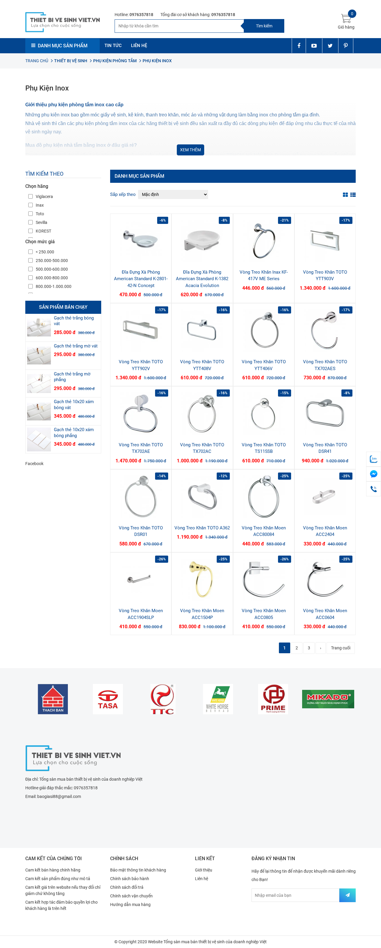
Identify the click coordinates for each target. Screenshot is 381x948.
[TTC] (163, 699)
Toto (40, 213)
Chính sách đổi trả (126, 887)
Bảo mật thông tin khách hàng (138, 870)
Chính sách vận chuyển (131, 896)
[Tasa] (108, 699)
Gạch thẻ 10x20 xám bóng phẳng (74, 432)
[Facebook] (299, 45)
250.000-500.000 (52, 260)
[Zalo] (373, 459)
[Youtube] (314, 45)
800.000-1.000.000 (53, 286)
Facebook (34, 463)
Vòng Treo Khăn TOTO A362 (202, 528)
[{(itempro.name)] (39, 327)
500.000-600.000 (52, 269)
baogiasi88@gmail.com (59, 796)
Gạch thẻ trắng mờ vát (76, 346)
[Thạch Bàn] (53, 699)
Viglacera (44, 196)
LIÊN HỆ (139, 45)
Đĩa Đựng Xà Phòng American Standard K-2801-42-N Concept (141, 278)
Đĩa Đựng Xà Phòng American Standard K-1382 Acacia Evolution (202, 278)
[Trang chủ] (73, 757)
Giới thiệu (203, 870)
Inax (40, 205)
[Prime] (273, 699)
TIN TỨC (113, 45)
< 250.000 (45, 252)
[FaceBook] (373, 474)
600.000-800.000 (52, 277)
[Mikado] (328, 699)
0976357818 (141, 14)
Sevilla (41, 222)
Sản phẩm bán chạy (63, 307)
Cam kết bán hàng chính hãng (52, 870)
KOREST (43, 231)
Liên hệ (201, 878)
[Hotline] (373, 488)
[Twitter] (330, 45)
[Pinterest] (345, 45)
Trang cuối (340, 647)
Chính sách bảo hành (129, 878)
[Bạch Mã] (218, 699)
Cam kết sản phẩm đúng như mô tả (57, 878)
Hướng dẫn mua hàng (130, 904)
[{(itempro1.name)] (141, 241)
